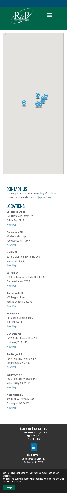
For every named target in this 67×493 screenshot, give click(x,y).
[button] (41, 104)
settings (17, 481)
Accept (9, 488)
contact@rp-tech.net (40, 197)
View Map (12, 224)
